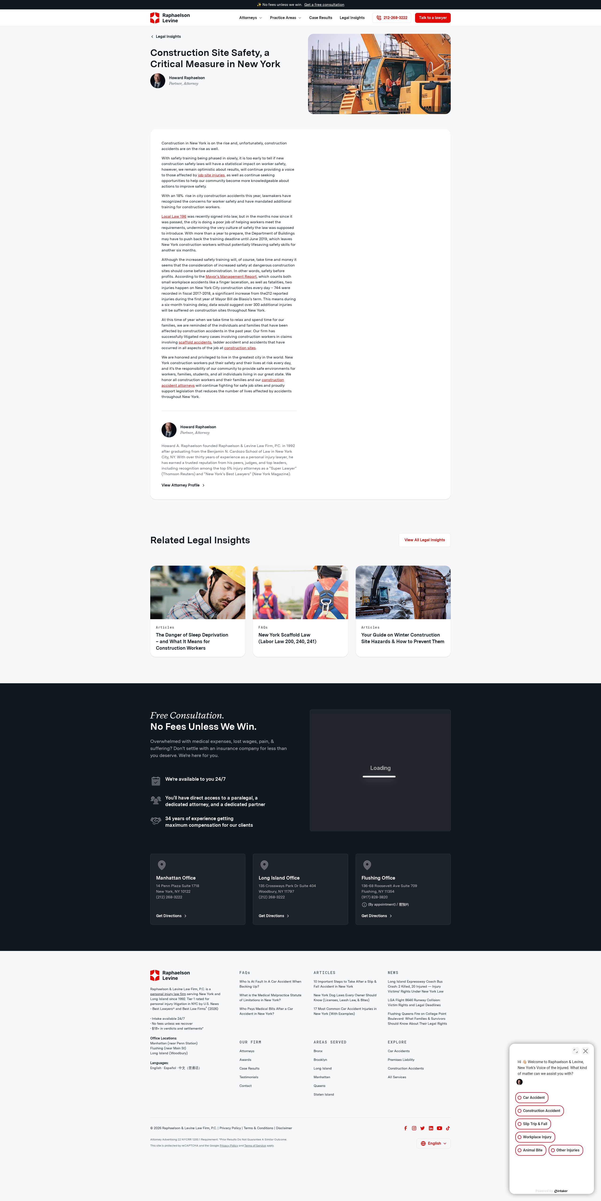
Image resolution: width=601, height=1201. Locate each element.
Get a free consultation (324, 4)
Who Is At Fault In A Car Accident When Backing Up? (270, 1061)
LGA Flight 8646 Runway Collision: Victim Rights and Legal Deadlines (414, 1080)
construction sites (240, 348)
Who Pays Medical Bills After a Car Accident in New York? (266, 1088)
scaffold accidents (195, 342)
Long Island (323, 1146)
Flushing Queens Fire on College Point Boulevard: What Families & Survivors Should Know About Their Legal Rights (417, 1096)
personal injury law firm (168, 1071)
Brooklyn (320, 1137)
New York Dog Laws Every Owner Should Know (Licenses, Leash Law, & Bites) (345, 1075)
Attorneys (246, 1128)
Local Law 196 (174, 216)
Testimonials (248, 1154)
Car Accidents (399, 1128)
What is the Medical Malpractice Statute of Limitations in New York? (270, 1075)
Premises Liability (401, 1137)
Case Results (320, 17)
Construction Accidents (406, 1146)
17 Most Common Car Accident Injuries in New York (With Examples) (345, 1088)
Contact (245, 1163)
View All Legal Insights (425, 540)
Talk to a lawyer (433, 17)
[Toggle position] (575, 1051)
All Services (397, 1154)
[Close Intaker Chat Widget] (585, 1051)
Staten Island (324, 1172)
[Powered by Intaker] (561, 1191)
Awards (245, 1137)
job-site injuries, (212, 175)
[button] (250, 18)
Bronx (318, 1128)
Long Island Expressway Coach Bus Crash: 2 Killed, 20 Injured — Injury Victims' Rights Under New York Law (415, 1064)
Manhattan (322, 1154)
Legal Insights (352, 17)
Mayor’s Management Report (231, 276)
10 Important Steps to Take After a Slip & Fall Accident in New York (345, 1061)
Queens (319, 1163)
